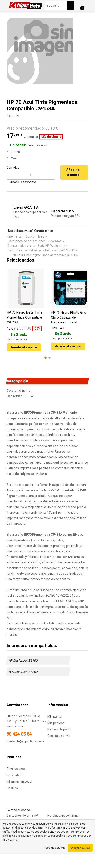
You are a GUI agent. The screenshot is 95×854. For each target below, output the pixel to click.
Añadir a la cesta (73, 172)
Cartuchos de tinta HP (22, 815)
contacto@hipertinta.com (25, 741)
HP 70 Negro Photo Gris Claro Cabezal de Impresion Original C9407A (68, 317)
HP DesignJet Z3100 (23, 660)
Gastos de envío (59, 736)
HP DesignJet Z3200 (23, 671)
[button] (45, 358)
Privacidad (14, 775)
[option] (47, 51)
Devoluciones (16, 769)
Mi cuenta (55, 716)
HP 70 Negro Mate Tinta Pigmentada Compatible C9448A (24, 317)
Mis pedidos (56, 723)
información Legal (19, 781)
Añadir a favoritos (23, 182)
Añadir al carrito (24, 347)
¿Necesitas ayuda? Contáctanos (30, 230)
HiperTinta (14, 236)
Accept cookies (80, 848)
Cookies (12, 788)
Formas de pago (59, 729)
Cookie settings (55, 847)
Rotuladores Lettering (63, 815)
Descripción (17, 381)
